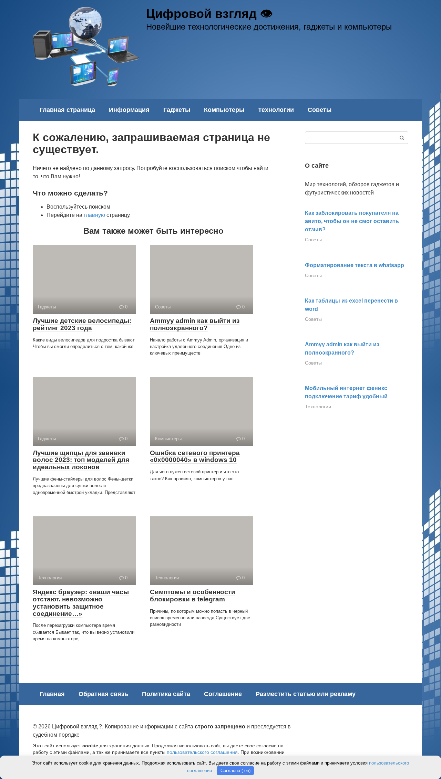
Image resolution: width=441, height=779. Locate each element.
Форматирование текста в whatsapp (354, 265)
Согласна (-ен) (235, 770)
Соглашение (223, 694)
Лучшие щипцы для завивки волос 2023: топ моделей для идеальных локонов (81, 460)
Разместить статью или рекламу (306, 694)
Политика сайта (166, 694)
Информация (129, 109)
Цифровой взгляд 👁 (209, 14)
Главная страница (67, 109)
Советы (319, 109)
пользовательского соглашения (202, 752)
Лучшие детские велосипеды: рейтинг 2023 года (82, 324)
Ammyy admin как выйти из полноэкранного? (194, 324)
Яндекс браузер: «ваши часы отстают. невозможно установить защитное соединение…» (81, 602)
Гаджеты (176, 109)
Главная (52, 694)
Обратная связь (103, 694)
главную (94, 215)
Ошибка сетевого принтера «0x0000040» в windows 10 (195, 456)
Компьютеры (224, 109)
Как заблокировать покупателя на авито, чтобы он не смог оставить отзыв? (352, 221)
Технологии (276, 109)
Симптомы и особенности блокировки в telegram (192, 595)
